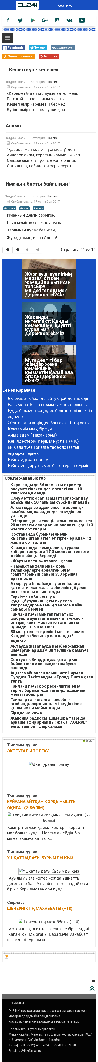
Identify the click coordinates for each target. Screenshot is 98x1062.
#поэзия (9, 208)
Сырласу (16, 902)
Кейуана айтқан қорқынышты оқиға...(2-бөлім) (42, 804)
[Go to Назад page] (18, 250)
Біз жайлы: (17, 1003)
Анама (13, 126)
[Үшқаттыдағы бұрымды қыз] (49, 871)
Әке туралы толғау (28, 751)
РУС (69, 5)
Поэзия (52, 82)
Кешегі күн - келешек (34, 69)
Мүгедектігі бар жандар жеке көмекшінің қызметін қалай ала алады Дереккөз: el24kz (49, 360)
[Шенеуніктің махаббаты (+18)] (49, 921)
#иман (24, 208)
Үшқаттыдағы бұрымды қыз (40, 857)
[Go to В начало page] (7, 250)
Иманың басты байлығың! (38, 184)
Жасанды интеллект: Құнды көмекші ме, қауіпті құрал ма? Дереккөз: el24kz (48, 315)
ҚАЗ (61, 5)
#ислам (39, 208)
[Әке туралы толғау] (49, 764)
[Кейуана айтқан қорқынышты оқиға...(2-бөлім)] (49, 817)
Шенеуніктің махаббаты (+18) (39, 908)
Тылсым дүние (22, 744)
